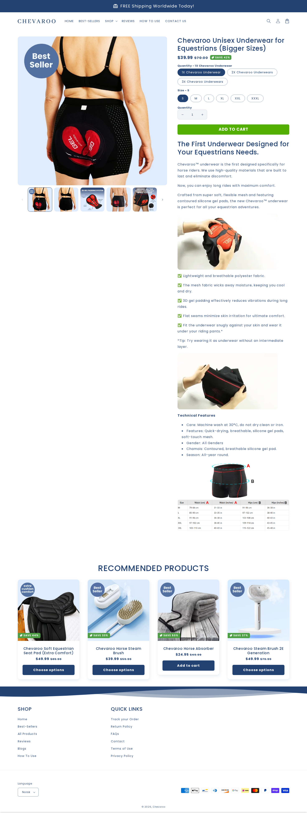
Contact (118, 741)
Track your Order (125, 719)
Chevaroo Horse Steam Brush (118, 650)
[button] (268, 21)
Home (22, 719)
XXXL (255, 98)
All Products (27, 734)
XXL (238, 98)
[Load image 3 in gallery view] (92, 200)
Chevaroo (159, 806)
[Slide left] (22, 199)
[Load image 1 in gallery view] (40, 200)
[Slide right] (162, 199)
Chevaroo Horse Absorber (188, 648)
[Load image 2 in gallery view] (66, 200)
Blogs (22, 749)
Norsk (26, 792)
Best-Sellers (27, 726)
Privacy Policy (122, 756)
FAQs (115, 734)
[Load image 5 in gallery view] (145, 200)
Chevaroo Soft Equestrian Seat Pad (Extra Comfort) (48, 650)
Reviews (24, 741)
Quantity (185, 108)
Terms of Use (122, 749)
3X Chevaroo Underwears (202, 82)
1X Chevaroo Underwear (201, 72)
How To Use (27, 756)
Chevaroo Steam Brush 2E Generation (258, 650)
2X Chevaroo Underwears (252, 72)
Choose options (48, 670)
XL (222, 98)
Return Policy (121, 726)
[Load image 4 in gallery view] (119, 200)
